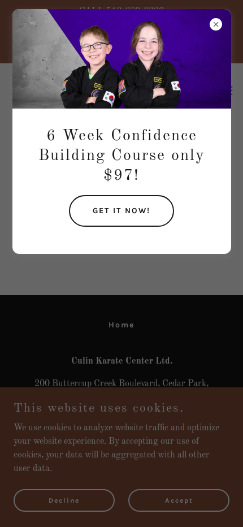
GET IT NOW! (121, 210)
